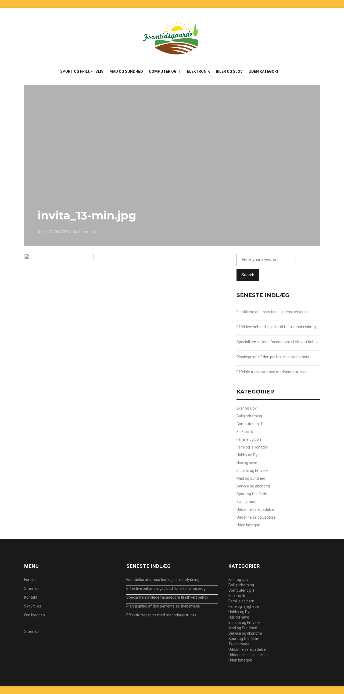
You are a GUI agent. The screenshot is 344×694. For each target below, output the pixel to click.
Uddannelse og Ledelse (256, 517)
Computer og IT (165, 71)
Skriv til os (32, 606)
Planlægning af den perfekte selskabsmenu (273, 357)
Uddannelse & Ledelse (255, 509)
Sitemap (31, 588)
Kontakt (30, 597)
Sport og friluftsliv (81, 71)
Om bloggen (34, 615)
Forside (30, 579)
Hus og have (246, 463)
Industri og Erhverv (252, 470)
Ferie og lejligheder (252, 447)
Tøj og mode (246, 502)
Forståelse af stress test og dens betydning (273, 312)
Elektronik (198, 71)
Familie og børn (249, 439)
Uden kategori (263, 71)
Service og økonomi (253, 486)
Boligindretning (249, 416)
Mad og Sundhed (126, 71)
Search (247, 274)
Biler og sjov (229, 71)
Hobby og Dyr (247, 455)
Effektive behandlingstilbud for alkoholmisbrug (276, 327)
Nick (42, 232)
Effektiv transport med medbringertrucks (271, 372)
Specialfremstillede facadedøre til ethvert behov (277, 342)
